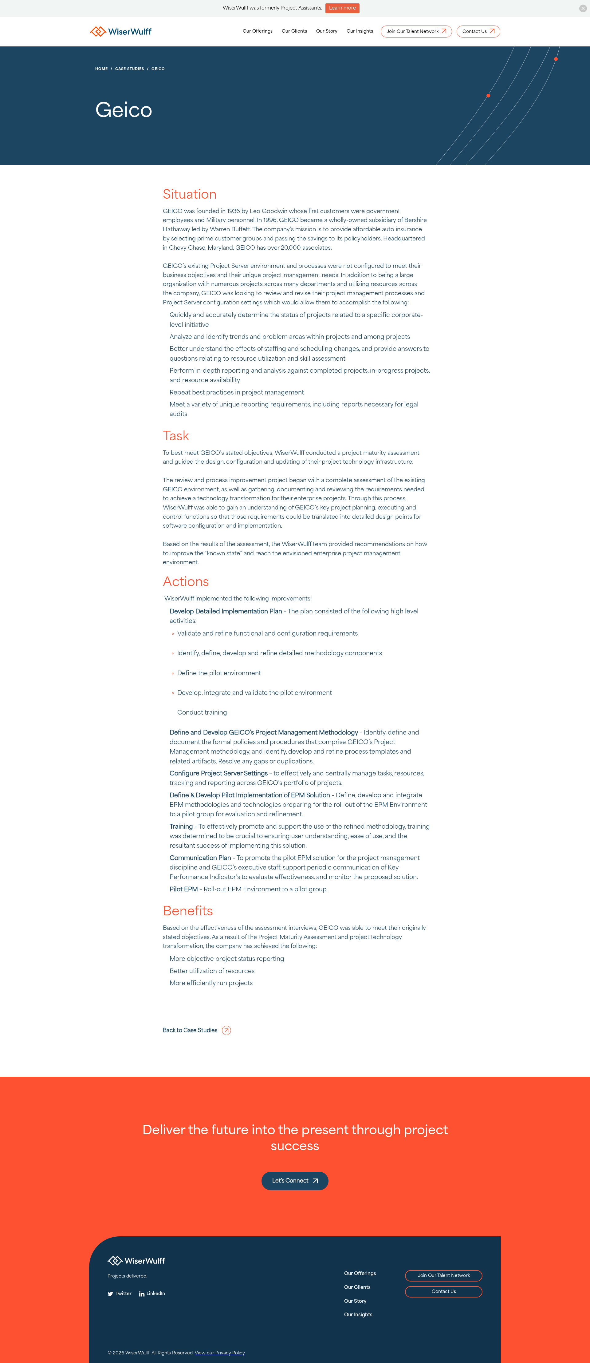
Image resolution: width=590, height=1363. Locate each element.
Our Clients (294, 31)
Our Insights (360, 31)
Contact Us (444, 1292)
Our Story (326, 31)
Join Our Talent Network (444, 1276)
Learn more (342, 8)
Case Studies (129, 69)
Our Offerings (258, 31)
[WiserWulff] (120, 33)
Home (101, 69)
